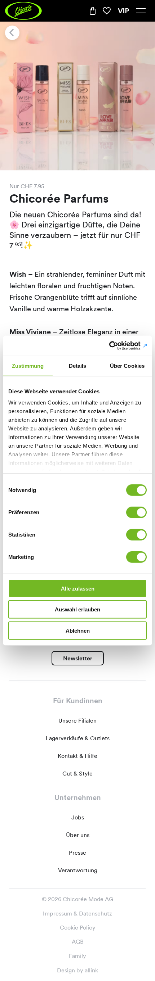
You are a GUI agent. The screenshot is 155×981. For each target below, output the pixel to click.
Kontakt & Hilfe (77, 755)
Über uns (77, 835)
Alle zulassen (77, 588)
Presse (77, 852)
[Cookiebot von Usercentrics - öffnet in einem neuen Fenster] (115, 346)
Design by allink (77, 970)
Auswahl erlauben (77, 609)
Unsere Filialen (77, 720)
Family (77, 955)
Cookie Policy (78, 927)
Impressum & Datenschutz (77, 913)
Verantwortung (77, 870)
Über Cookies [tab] (127, 365)
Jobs (77, 817)
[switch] (136, 512)
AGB (78, 941)
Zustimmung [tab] (28, 365)
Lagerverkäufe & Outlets (78, 738)
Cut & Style (77, 773)
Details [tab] (78, 365)
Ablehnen (78, 630)
